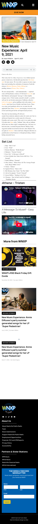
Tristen (14, 88)
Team (4, 429)
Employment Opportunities (11, 437)
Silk (29, 80)
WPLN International (9, 465)
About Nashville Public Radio (12, 426)
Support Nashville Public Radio (13, 434)
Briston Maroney (11, 86)
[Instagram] (6, 416)
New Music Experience (11, 41)
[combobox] (24, 5)
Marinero (11, 131)
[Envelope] (14, 416)
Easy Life (29, 94)
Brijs (11, 122)
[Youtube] (3, 416)
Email (6, 493)
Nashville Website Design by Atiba (19, 520)
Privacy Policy (7, 443)
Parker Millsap (21, 86)
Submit (7, 502)
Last (21, 489)
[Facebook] (11, 416)
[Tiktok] (8, 416)
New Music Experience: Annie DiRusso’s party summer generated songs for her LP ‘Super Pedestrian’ (17, 322)
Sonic (32, 80)
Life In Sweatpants (7, 102)
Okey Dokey (20, 88)
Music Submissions (9, 432)
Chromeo (16, 108)
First (5, 489)
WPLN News (6, 460)
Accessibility (6, 446)
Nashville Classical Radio (11, 462)
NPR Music (5, 457)
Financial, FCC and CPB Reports (13, 440)
